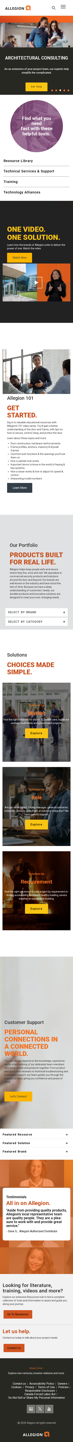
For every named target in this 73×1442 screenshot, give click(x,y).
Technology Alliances (22, 192)
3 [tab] (60, 90)
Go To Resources (18, 1314)
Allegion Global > (37, 1368)
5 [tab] (68, 90)
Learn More (20, 487)
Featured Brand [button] (14, 1151)
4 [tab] (64, 90)
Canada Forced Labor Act (39, 1394)
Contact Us (14, 1348)
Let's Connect (18, 1096)
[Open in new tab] (18, 7)
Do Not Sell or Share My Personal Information (36, 1398)
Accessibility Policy (41, 1383)
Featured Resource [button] (17, 1134)
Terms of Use (46, 1387)
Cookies (16, 1387)
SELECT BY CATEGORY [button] (25, 621)
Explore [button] (36, 733)
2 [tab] (56, 90)
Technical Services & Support (29, 171)
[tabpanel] (36, 55)
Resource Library (18, 161)
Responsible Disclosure (40, 1390)
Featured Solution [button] (16, 1143)
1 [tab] (52, 90)
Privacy (29, 1387)
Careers (62, 1383)
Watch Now (20, 257)
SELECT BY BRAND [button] (22, 612)
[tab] (36, 612)
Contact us (19, 1383)
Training (11, 182)
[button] (53, 8)
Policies (63, 1387)
